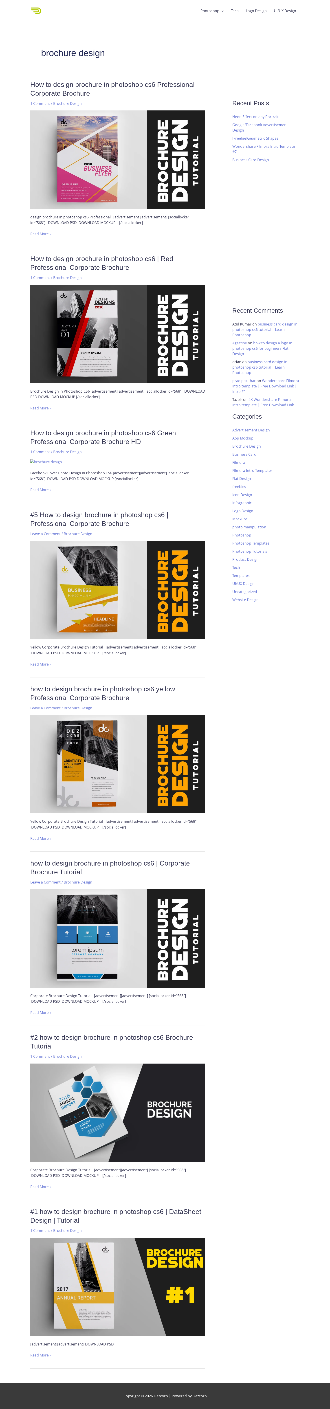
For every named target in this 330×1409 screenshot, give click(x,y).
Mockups (240, 519)
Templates (241, 575)
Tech (235, 10)
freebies (239, 486)
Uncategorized (244, 591)
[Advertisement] (266, 64)
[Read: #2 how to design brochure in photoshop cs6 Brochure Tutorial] (117, 1112)
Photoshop (209, 10)
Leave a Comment (45, 533)
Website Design (245, 599)
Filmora (238, 462)
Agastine (239, 343)
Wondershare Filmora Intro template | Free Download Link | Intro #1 (265, 386)
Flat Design (241, 478)
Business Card (244, 454)
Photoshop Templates (250, 543)
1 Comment (40, 103)
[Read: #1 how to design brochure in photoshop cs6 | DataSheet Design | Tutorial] (117, 1286)
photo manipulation (249, 527)
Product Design (245, 559)
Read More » (40, 233)
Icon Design (242, 494)
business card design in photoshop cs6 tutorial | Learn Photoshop (264, 329)
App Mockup (242, 438)
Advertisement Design (251, 430)
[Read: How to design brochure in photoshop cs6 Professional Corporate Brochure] (117, 159)
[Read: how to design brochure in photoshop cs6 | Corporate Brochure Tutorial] (117, 938)
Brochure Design (67, 103)
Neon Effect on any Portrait (255, 116)
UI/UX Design (285, 10)
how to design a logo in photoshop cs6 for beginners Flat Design (262, 348)
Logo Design (256, 10)
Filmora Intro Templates (252, 470)
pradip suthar (244, 380)
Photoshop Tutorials (249, 551)
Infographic (242, 502)
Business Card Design (250, 159)
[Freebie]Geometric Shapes (255, 138)
